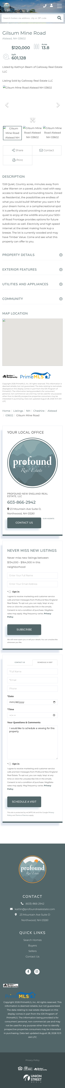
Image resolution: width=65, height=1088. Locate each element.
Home (6, 410)
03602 (9, 415)
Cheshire (38, 410)
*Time (10, 709)
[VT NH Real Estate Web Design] (32, 1078)
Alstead (52, 410)
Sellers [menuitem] (32, 951)
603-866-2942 (21, 502)
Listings (18, 410)
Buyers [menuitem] (32, 945)
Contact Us (24, 522)
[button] (59, 18)
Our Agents (48, 519)
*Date (10, 696)
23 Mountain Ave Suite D (35, 917)
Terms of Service (22, 815)
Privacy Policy (32, 1060)
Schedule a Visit (45, 662)
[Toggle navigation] (59, 6)
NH (28, 410)
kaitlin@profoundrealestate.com (35, 909)
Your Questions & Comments (23, 722)
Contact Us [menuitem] (32, 956)
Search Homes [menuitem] (32, 940)
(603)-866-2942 (45, 6)
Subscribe (24, 629)
